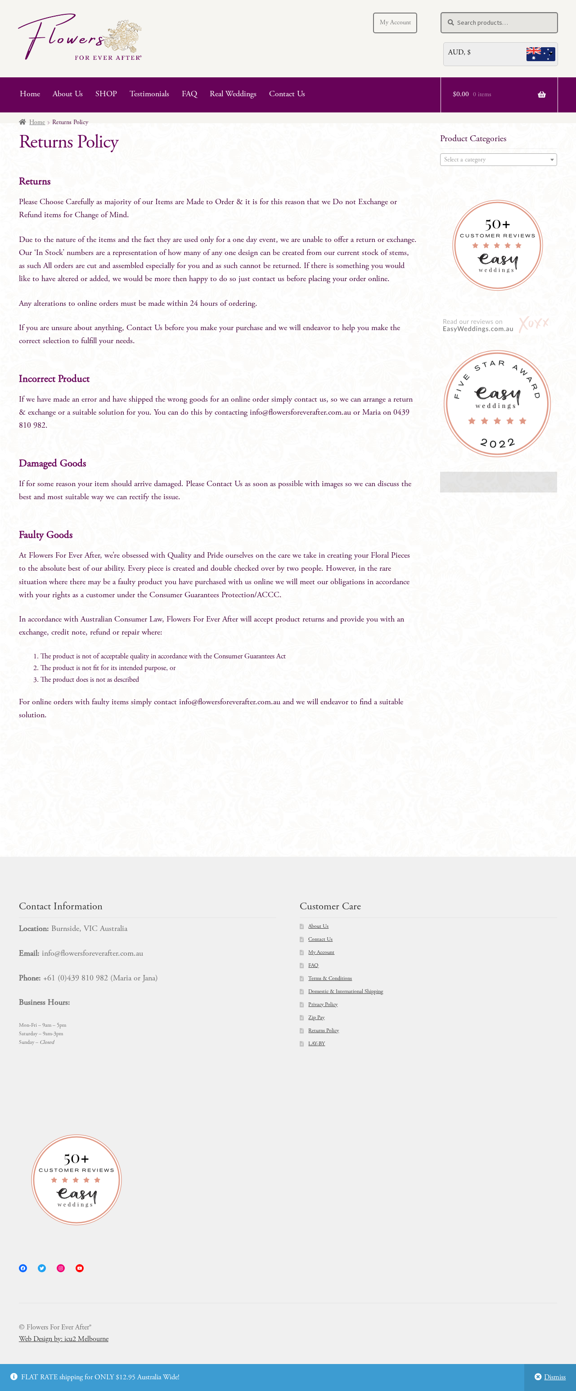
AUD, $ (459, 52)
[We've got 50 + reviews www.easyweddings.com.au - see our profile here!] (498, 245)
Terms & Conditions (330, 978)
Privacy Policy (323, 1004)
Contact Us (287, 94)
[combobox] (498, 159)
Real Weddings (233, 94)
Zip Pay (316, 1017)
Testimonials (149, 94)
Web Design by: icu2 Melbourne (63, 1339)
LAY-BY (316, 1044)
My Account (395, 23)
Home (30, 94)
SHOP (106, 94)
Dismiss (555, 1377)
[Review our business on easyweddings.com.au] (498, 325)
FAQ (189, 94)
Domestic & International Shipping (345, 991)
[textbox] (499, 160)
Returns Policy (323, 1030)
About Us (68, 94)
